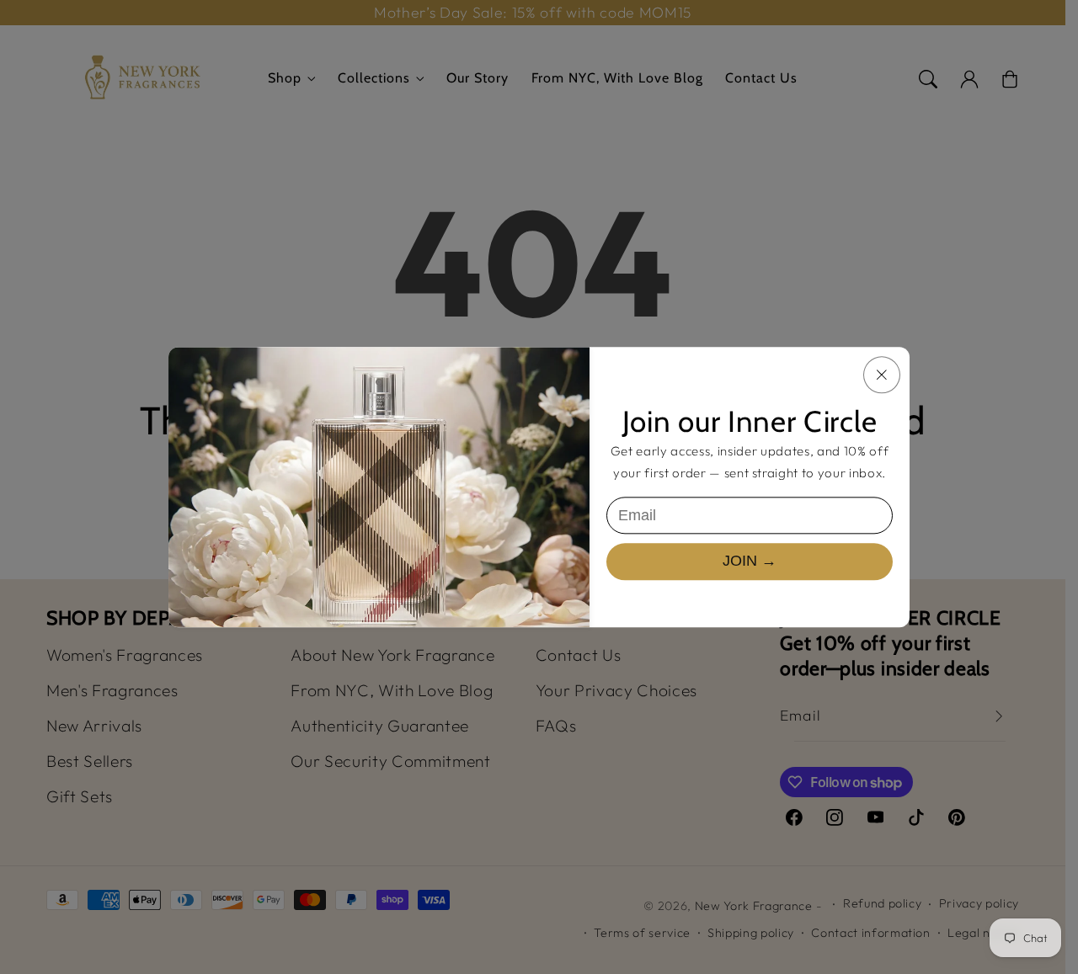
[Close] (881, 374)
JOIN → (749, 561)
